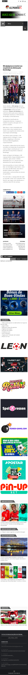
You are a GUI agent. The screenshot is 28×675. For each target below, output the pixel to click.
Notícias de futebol (7, 330)
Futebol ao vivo (6, 332)
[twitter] (21, 1)
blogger (13, 259)
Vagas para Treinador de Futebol (11, 335)
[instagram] (23, 1)
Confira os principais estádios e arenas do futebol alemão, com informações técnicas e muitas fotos (13, 559)
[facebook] (19, 1)
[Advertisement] (14, 44)
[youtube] (25, 1)
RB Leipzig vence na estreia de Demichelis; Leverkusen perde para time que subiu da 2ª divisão (13, 204)
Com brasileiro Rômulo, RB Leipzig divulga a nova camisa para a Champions (13, 219)
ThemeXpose (17, 673)
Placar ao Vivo (6, 336)
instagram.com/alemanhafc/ (10, 660)
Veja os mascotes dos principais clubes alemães (14, 625)
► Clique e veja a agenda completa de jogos (13, 532)
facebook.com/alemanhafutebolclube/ (13, 651)
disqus (18, 259)
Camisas (5, 215)
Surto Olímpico (6, 333)
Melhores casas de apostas (9, 327)
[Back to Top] (14, 671)
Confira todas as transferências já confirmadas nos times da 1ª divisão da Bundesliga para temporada (13, 524)
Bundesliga (13, 73)
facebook (24, 259)
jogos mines (5, 326)
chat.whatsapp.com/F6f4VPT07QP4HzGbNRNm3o (14, 665)
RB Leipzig (19, 73)
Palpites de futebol (7, 329)
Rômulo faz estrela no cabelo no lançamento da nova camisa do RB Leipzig (13, 234)
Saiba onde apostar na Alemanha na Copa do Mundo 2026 (14, 323)
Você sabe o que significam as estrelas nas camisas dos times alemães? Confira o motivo (13, 580)
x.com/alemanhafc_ (7, 655)
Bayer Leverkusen (8, 200)
